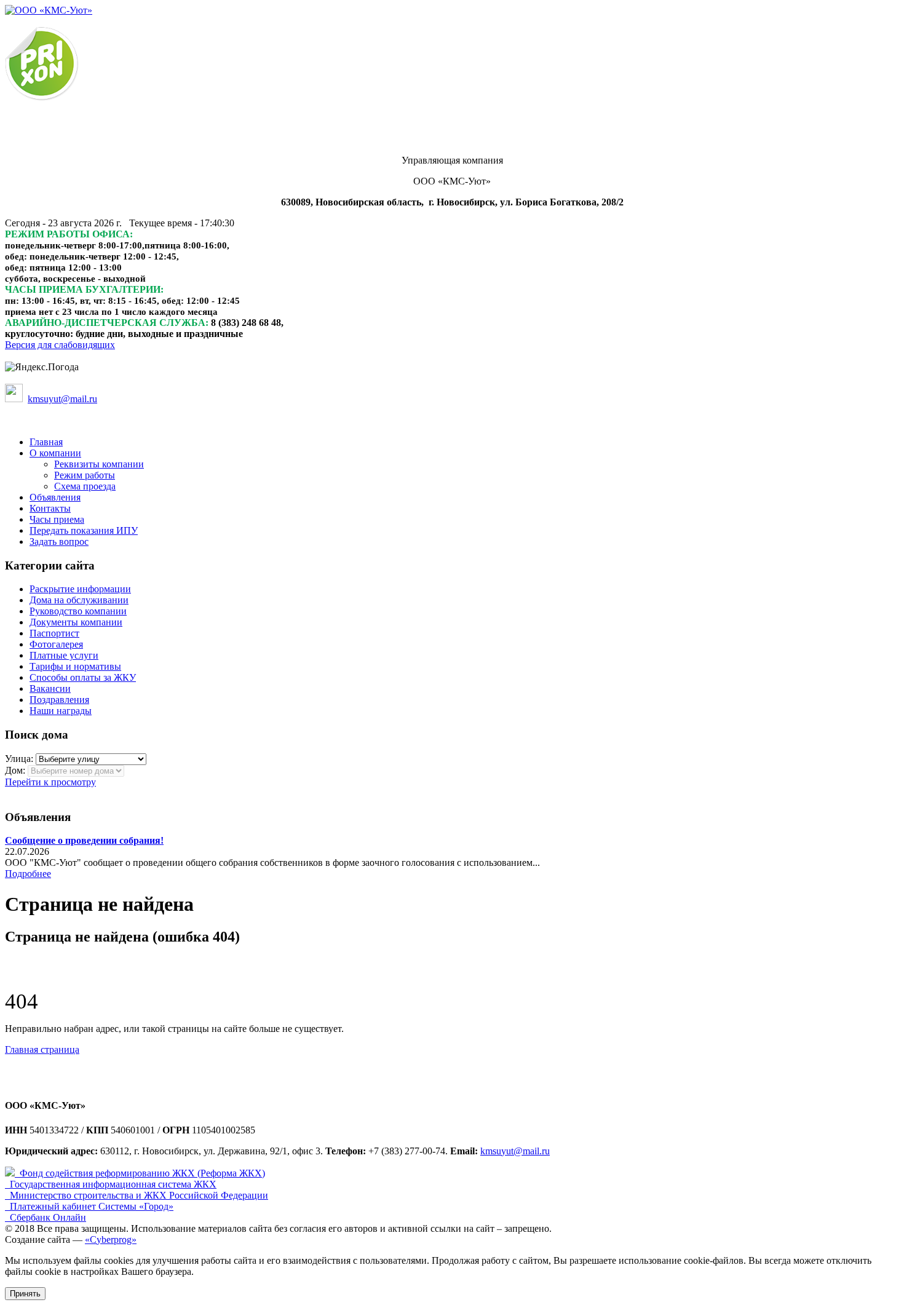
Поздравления (59, 699)
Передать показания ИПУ (84, 530)
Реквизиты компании (99, 464)
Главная (46, 442)
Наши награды (61, 710)
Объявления (55, 497)
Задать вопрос (59, 541)
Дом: (15, 770)
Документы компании (76, 622)
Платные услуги (64, 655)
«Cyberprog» (111, 1239)
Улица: (19, 758)
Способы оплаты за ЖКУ (83, 677)
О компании (55, 453)
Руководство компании (78, 611)
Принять (25, 1293)
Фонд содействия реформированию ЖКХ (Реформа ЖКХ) (142, 1173)
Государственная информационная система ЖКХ (113, 1184)
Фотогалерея (56, 644)
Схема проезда (85, 486)
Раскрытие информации (80, 589)
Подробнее (28, 873)
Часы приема (57, 519)
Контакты (50, 508)
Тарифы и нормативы (75, 666)
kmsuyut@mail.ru (515, 1151)
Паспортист (54, 633)
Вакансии (50, 688)
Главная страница (42, 1049)
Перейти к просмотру (50, 782)
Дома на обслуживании (79, 600)
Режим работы (84, 475)
